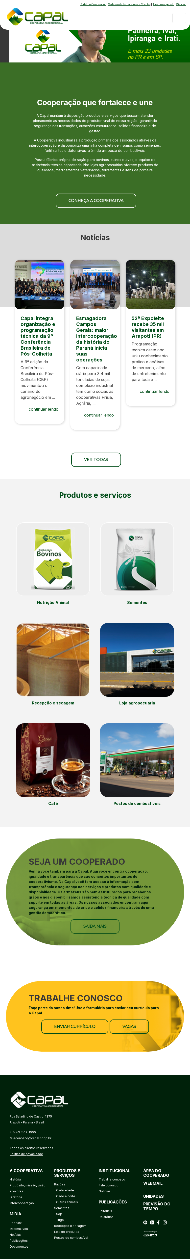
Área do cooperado (163, 4)
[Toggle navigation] (179, 18)
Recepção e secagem (70, 1226)
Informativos (19, 1229)
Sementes (61, 1208)
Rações (59, 1184)
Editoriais (105, 1211)
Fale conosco (109, 1185)
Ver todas (96, 459)
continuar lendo (43, 409)
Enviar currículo (74, 1026)
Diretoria (16, 1197)
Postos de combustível (71, 1237)
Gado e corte (65, 1196)
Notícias (16, 1235)
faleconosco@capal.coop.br (30, 1138)
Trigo (60, 1220)
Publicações (19, 1240)
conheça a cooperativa (96, 200)
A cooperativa (26, 1170)
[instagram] (165, 1222)
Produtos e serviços (67, 1173)
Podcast (16, 1223)
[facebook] (158, 1222)
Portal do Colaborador (93, 4)
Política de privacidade (26, 1154)
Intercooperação (22, 1203)
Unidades (153, 1196)
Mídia (15, 1213)
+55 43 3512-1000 (23, 1132)
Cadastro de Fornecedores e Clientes (129, 4)
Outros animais (67, 1202)
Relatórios (106, 1217)
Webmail (181, 4)
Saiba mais (95, 926)
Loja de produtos (66, 1232)
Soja (59, 1214)
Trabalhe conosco (112, 1179)
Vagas (129, 1026)
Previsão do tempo (156, 1206)
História (15, 1179)
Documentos (19, 1246)
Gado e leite (65, 1190)
